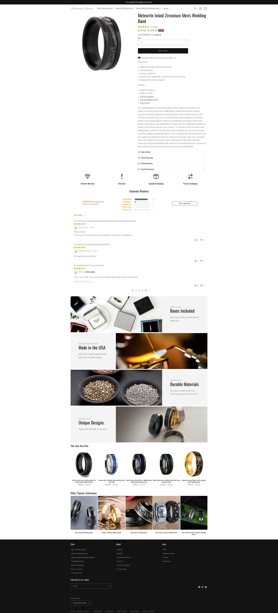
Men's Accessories (77, 565)
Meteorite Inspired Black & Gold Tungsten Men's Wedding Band (194, 481)
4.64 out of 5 (99, 202)
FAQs (164, 550)
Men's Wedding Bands (78, 550)
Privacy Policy (121, 569)
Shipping (120, 553)
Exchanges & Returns (124, 557)
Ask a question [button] (184, 203)
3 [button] (139, 290)
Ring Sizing (166, 561)
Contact (119, 550)
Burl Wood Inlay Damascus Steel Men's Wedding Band (94, 244)
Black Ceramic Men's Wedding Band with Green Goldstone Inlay (166, 481)
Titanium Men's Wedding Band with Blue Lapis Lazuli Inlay (111, 481)
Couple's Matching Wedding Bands (111, 533)
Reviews (165, 557)
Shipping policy (134, 611)
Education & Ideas (169, 553)
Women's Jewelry (77, 569)
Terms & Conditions (123, 565)
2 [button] (136, 290)
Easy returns (145, 103)
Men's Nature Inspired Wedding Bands (166, 533)
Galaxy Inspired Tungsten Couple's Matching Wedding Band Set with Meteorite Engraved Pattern (107, 221)
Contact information (148, 611)
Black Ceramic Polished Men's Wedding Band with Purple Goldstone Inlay (139, 481)
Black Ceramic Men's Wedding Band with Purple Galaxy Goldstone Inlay (84, 481)
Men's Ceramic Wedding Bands (84, 533)
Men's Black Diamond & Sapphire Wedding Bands (194, 533)
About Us (120, 561)
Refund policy (98, 611)
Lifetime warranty (147, 96)
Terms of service (122, 611)
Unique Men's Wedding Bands (139, 533)
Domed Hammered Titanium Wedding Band (91, 265)
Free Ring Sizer (76, 573)
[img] (79, 224)
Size (139, 38)
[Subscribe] (109, 586)
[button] (195, 8)
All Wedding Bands (77, 561)
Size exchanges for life (149, 100)
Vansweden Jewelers (82, 611)
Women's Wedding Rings (79, 553)
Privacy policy (109, 611)
